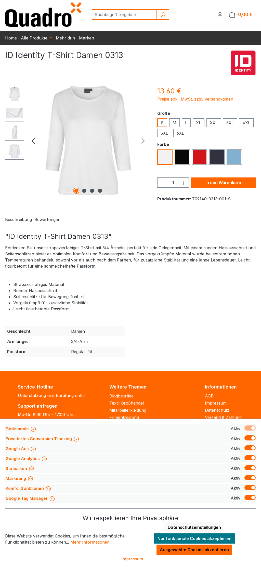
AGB (209, 395)
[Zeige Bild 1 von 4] (76, 191)
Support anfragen (38, 406)
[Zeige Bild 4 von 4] (100, 191)
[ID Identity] (243, 63)
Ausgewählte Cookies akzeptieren (194, 549)
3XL (230, 122)
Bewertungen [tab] (47, 219)
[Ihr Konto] (220, 14)
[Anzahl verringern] (162, 182)
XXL (214, 122)
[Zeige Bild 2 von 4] (84, 191)
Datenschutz (217, 410)
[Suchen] (163, 14)
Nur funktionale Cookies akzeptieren (194, 538)
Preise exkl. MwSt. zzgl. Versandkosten (195, 99)
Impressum (216, 403)
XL (198, 122)
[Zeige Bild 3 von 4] (92, 191)
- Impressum (130, 558)
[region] (76, 140)
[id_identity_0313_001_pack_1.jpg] (88, 140)
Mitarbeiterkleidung (127, 410)
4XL (246, 122)
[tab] (18, 219)
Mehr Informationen (90, 542)
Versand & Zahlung (223, 417)
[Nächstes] (143, 140)
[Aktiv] (250, 428)
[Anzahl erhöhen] (183, 182)
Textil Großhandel (126, 403)
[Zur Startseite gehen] (43, 14)
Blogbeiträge (121, 395)
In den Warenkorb (223, 182)
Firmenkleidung (124, 417)
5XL (164, 133)
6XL (180, 133)
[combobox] (124, 14)
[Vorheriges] (33, 140)
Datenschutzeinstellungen (194, 527)
